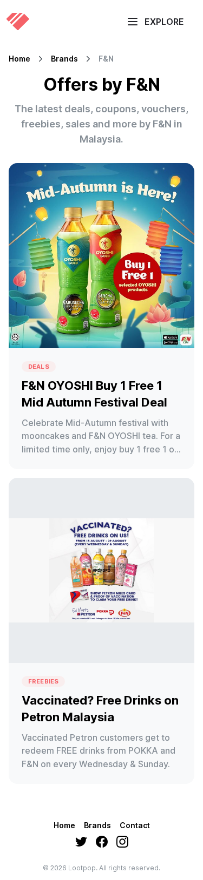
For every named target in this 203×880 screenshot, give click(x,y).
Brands (64, 59)
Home (19, 59)
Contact (135, 825)
